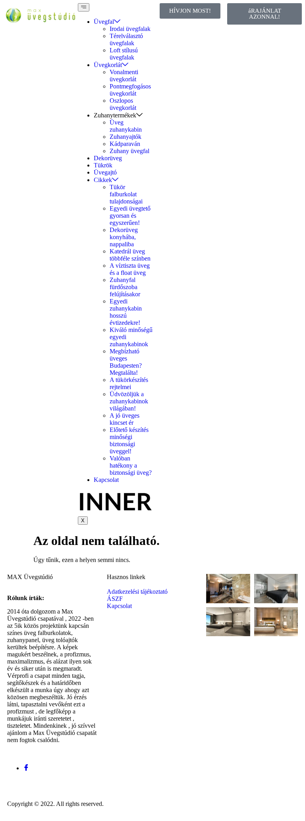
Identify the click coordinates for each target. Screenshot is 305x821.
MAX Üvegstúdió (30, 577)
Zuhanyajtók (125, 136)
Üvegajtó (105, 172)
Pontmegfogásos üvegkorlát (130, 90)
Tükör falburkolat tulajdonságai (126, 194)
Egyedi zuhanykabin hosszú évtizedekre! (126, 312)
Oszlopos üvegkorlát (123, 104)
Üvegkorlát (108, 64)
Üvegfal (104, 21)
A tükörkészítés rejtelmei (129, 383)
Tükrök (103, 165)
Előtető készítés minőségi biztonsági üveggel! (129, 440)
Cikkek (103, 179)
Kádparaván (125, 143)
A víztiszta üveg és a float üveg (130, 269)
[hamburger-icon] (83, 7)
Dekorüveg (108, 158)
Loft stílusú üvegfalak (124, 54)
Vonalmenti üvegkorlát (124, 75)
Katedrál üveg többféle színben (130, 255)
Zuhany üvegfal (129, 151)
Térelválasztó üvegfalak (126, 39)
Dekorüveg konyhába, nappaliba (124, 236)
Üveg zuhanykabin (126, 126)
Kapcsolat (106, 479)
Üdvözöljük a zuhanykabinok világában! (129, 401)
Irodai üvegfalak (130, 28)
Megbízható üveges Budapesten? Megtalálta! (126, 362)
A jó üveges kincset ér (124, 419)
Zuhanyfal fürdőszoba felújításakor (125, 286)
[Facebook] (26, 768)
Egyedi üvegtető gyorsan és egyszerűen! (130, 215)
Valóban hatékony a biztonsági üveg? (131, 465)
